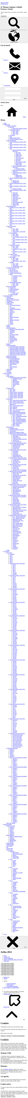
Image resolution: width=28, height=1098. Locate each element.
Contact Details (10, 302)
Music (11, 316)
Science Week (16, 479)
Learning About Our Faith (13, 267)
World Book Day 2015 (18, 520)
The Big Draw (16, 500)
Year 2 (11, 556)
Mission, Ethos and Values (13, 299)
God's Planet (16, 436)
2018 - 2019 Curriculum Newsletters (18, 813)
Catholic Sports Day (17, 480)
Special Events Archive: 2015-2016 (18, 504)
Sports (8, 550)
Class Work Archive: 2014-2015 (17, 704)
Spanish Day (16, 534)
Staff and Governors (11, 356)
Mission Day (16, 527)
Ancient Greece (16, 920)
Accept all (9, 1036)
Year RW (15, 676)
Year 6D (15, 572)
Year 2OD (15, 678)
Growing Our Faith (11, 226)
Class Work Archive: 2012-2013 (17, 733)
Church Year (12, 287)
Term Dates (9, 369)
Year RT (15, 590)
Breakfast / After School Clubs (17, 329)
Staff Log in (6, 977)
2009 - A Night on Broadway (19, 420)
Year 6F (14, 627)
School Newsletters (11, 345)
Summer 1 (12, 751)
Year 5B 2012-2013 (17, 744)
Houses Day (15, 483)
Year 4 (11, 559)
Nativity (14, 544)
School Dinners (13, 338)
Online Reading (10, 844)
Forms (11, 333)
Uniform (9, 370)
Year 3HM (15, 638)
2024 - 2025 (15, 132)
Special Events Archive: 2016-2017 (18, 495)
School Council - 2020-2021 (16, 394)
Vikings (14, 918)
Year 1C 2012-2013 (17, 736)
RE (7, 847)
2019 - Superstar (13, 407)
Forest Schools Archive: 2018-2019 (18, 377)
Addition (12, 838)
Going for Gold (16, 528)
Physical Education (14, 317)
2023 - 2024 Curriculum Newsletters (18, 767)
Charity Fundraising (11, 140)
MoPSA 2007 (19, 164)
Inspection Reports (14, 360)
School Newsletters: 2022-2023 (17, 349)
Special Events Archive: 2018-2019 (18, 471)
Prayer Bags (12, 291)
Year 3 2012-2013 (17, 741)
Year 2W (15, 724)
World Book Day (14, 428)
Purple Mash (10, 846)
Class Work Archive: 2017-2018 (17, 659)
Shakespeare (15, 930)
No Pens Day (13, 431)
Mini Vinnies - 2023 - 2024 (19, 261)
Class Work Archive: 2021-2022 (17, 602)
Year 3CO (15, 622)
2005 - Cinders (16, 425)
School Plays (10, 399)
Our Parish (12, 135)
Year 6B (14, 658)
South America (16, 916)
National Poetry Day (17, 456)
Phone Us (6, 60)
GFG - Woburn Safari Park (19, 516)
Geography (12, 312)
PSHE (11, 318)
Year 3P (14, 710)
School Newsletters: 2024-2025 (17, 346)
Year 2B (14, 619)
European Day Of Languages (19, 469)
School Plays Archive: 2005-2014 (17, 413)
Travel (11, 342)
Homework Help (8, 824)
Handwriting (16, 852)
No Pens (15, 542)
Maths (11, 314)
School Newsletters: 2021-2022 (17, 350)
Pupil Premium (13, 364)
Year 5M (15, 642)
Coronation (15, 452)
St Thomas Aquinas (17, 275)
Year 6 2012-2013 (17, 746)
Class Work (9, 552)
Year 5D (15, 599)
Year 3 (11, 558)
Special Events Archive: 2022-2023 (18, 449)
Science (11, 322)
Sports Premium (13, 366)
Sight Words (15, 856)
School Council (10, 388)
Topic (14, 866)
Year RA (15, 705)
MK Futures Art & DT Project (20, 510)
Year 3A (15, 725)
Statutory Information (12, 357)
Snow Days (15, 536)
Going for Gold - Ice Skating (19, 507)
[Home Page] (4, 4)
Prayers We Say (13, 290)
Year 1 (11, 555)
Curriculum (9, 303)
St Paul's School (13, 340)
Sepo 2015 (18, 152)
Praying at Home (14, 294)
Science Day (16, 453)
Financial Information (15, 358)
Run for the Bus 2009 (21, 162)
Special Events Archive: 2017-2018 (18, 484)
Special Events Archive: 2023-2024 (18, 443)
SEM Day (15, 538)
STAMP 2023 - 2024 (17, 266)
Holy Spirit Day (16, 494)
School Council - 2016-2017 (16, 397)
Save (14, 1096)
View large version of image (7, 963)
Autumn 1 (12, 756)
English (11, 310)
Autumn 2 (12, 755)
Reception (12, 336)
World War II (16, 903)
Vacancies (9, 372)
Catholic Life (7, 124)
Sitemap (5, 978)
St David (15, 278)
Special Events (10, 427)
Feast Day (15, 548)
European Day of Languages (19, 475)
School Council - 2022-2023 (16, 393)
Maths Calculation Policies (16, 836)
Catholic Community (11, 125)
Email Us (6, 72)
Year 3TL (15, 668)
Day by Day (12, 269)
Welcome (9, 297)
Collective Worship (14, 289)
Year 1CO (15, 633)
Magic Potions (16, 381)
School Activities (8, 373)
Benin (14, 908)
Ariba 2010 (18, 159)
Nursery (8, 326)
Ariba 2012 (18, 156)
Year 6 (11, 562)
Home (24, 116)
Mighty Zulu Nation (17, 472)
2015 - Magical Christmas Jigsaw (17, 412)
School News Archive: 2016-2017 (18, 354)
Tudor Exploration (17, 878)
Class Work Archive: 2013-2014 (17, 718)
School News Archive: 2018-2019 (18, 352)
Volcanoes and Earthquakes (19, 891)
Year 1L (14, 664)
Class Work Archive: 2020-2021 (17, 615)
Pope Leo (12, 127)
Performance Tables (14, 362)
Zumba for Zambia (20, 168)
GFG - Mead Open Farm (18, 518)
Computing (12, 307)
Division (12, 842)
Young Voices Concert (18, 511)
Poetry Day (15, 498)
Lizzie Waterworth (17, 441)
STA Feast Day (16, 447)
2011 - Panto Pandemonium (19, 419)
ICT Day (15, 539)
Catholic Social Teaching (15, 273)
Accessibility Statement (12, 986)
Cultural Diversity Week (18, 444)
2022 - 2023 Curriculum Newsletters (18, 776)
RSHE (11, 321)
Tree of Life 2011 (20, 158)
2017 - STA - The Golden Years (17, 409)
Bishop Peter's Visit (17, 519)
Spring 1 (12, 753)
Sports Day (15, 481)
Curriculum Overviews (15, 305)
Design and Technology (15, 309)
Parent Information (11, 328)
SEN (11, 365)
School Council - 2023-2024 (16, 392)
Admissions (9, 301)
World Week (15, 451)
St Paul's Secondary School (16, 139)
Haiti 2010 (18, 160)
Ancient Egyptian (17, 906)
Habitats (14, 874)
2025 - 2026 (15, 131)
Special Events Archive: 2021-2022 (18, 457)
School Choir (16, 543)
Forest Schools (10, 376)
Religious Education (14, 320)
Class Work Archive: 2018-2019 (17, 645)
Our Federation (10, 298)
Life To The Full (13, 270)
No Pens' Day (16, 440)
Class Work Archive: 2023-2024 (17, 575)
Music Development (14, 361)
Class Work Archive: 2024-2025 (17, 563)
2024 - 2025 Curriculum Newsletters (18, 757)
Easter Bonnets (16, 535)
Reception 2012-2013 (18, 734)
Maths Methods (10, 835)
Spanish (11, 324)
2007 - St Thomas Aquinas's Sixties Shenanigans (19, 422)
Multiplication (13, 840)
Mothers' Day (19, 175)
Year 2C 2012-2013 (17, 738)
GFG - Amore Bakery (18, 523)
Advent (14, 546)
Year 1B (14, 591)
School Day (12, 337)
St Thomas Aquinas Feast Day (17, 429)
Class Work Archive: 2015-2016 (17, 689)
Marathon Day (19, 176)
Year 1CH (15, 649)
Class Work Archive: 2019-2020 (17, 630)
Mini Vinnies (13, 257)
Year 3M (15, 623)
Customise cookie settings (18, 1036)
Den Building (16, 382)
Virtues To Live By (14, 271)
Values (11, 368)
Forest (14, 385)
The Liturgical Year (11, 206)
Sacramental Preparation (15, 282)
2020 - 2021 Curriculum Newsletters (18, 795)
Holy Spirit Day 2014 (18, 524)
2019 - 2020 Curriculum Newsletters (18, 804)
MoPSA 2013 (19, 155)
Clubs (8, 374)
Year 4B (14, 610)
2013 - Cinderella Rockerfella (20, 416)
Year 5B (14, 583)
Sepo (11, 136)
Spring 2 (12, 752)
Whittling (15, 380)
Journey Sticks (16, 384)
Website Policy (10, 985)
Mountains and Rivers (18, 927)
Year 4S (14, 597)
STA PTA (12, 341)
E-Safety (15, 871)
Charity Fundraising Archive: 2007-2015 (13, 959)
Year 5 (11, 560)
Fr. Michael (15, 547)
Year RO (15, 646)
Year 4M (15, 655)
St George (15, 279)
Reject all (3, 1036)
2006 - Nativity (16, 424)
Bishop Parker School (15, 138)
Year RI (14, 661)
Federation (12, 332)
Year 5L (14, 657)
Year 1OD (15, 618)
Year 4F (14, 595)
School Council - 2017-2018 (16, 396)
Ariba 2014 (18, 154)
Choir (11, 227)
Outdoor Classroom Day (18, 487)
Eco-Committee (13, 233)
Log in (5, 934)
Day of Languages (17, 532)
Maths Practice (10, 843)
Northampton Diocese (15, 129)
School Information (8, 295)
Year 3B (14, 607)
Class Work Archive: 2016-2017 (17, 674)
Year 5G (15, 684)
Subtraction (12, 839)
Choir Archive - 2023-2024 (19, 231)
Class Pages (6, 551)
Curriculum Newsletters (12, 748)
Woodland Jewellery (17, 378)
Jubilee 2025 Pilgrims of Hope (20, 128)
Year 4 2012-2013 (17, 742)
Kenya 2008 (18, 163)
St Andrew (15, 277)
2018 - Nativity (13, 408)
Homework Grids (11, 825)
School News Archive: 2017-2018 (18, 353)
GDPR (8, 325)
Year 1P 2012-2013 (17, 737)
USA (14, 931)
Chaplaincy (12, 330)
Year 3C (14, 696)
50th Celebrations (17, 490)
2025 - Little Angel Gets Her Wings (18, 400)
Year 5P (14, 685)
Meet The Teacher (11, 823)
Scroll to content (4, 2)
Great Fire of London (18, 872)
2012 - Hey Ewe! (17, 417)
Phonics (14, 855)
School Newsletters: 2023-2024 (17, 348)
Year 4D (15, 654)
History (11, 313)
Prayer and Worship (11, 286)
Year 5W (15, 585)
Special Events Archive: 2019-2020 (18, 464)
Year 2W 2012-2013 (17, 740)
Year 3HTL (15, 594)
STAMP (12, 262)
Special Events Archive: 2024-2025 (18, 433)
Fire (13, 386)
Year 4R (14, 698)
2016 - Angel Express (15, 411)
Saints (11, 274)
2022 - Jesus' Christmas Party (16, 405)
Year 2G (15, 593)
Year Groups (10, 850)
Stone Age (15, 890)
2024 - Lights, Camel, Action (16, 401)
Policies (8, 344)
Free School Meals (14, 334)
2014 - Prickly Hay (17, 415)
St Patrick (15, 281)
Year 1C (14, 605)
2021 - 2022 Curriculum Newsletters (18, 785)
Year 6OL (15, 673)
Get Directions (7, 85)
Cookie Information (11, 983)
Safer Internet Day (17, 476)
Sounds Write (10, 848)
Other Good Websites (18, 854)
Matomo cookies (8, 1069)
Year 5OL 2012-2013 (18, 745)
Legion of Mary (16, 255)
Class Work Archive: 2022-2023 (17, 589)
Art (10, 306)
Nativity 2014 (16, 522)
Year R (14, 564)
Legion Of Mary (13, 254)
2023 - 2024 (15, 134)
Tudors (14, 879)
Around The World (17, 907)
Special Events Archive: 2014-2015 (18, 515)
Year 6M (15, 574)
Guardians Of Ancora (15, 245)
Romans (14, 887)
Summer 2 (12, 749)
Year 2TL (15, 621)
